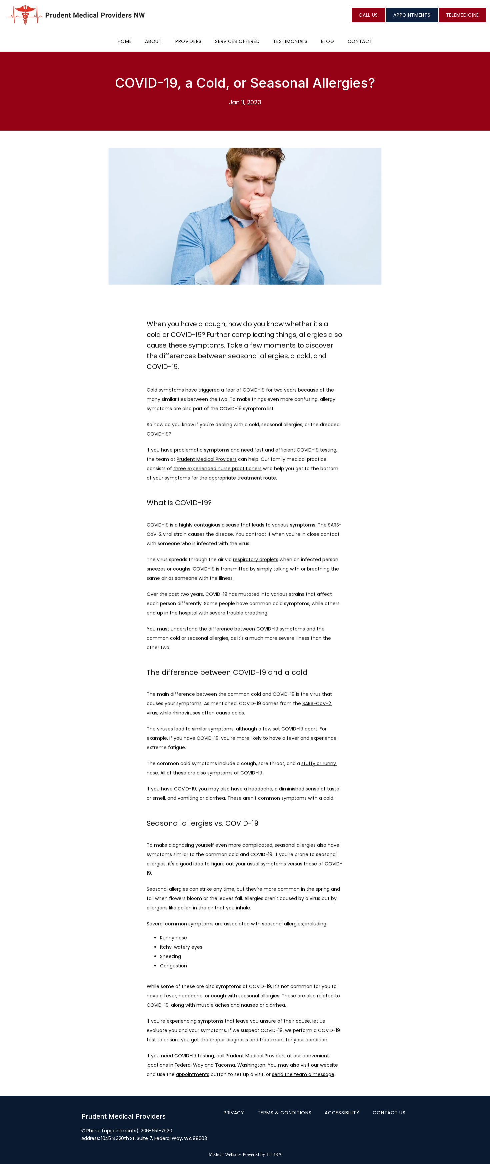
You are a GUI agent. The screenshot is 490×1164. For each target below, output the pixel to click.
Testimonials (290, 41)
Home (125, 41)
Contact (360, 41)
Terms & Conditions (285, 1112)
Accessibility (342, 1112)
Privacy (234, 1112)
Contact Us (389, 1112)
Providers (188, 41)
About (153, 41)
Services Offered (237, 41)
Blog (327, 41)
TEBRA (274, 1154)
